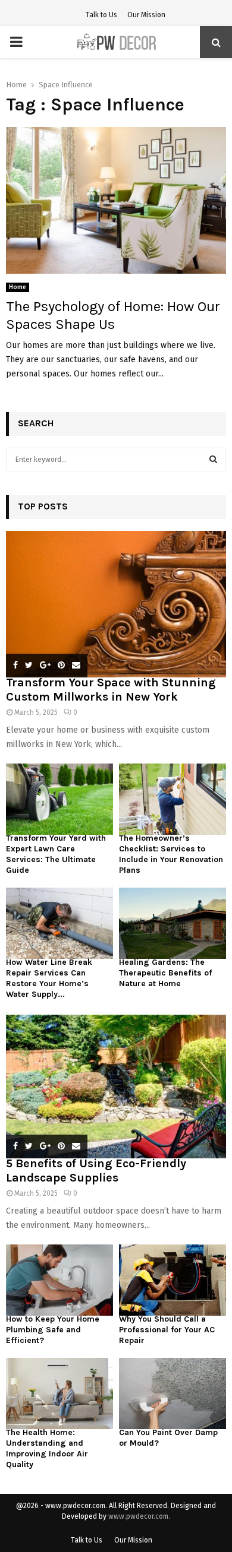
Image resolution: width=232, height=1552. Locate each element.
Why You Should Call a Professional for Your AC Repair (167, 1329)
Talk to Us (101, 15)
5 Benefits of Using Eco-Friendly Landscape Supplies (96, 1170)
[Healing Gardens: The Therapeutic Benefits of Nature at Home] (172, 923)
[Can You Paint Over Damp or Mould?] (172, 1393)
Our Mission (146, 15)
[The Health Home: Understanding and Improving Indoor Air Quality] (59, 1393)
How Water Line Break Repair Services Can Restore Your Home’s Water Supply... (49, 978)
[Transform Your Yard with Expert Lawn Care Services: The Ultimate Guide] (59, 799)
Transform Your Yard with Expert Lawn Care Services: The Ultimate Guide (56, 854)
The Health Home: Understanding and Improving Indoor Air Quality (47, 1448)
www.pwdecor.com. (139, 1516)
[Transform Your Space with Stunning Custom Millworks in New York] (116, 604)
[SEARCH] (213, 459)
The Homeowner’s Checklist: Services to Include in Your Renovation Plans (171, 854)
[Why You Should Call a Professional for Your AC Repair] (172, 1280)
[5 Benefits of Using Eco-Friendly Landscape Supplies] (116, 1085)
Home (17, 287)
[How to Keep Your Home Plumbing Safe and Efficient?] (59, 1280)
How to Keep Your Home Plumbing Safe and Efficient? (52, 1329)
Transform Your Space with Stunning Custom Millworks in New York (111, 690)
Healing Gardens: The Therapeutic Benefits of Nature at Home (165, 973)
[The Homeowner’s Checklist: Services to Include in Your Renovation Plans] (172, 799)
